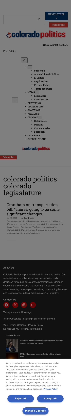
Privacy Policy (50, 389)
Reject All (21, 399)
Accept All (50, 399)
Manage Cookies (35, 411)
